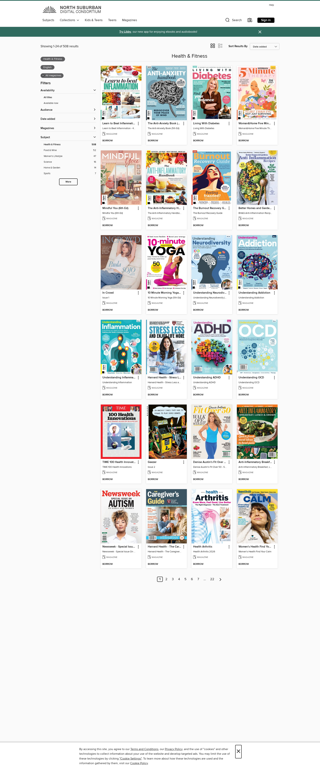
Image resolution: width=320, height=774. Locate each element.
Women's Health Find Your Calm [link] (255, 546)
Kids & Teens (94, 20)
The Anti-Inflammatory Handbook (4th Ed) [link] (165, 208)
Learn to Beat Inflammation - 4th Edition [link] (119, 123)
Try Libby (125, 32)
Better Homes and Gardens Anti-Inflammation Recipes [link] (255, 208)
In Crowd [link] (108, 293)
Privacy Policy (173, 749)
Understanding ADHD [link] (207, 377)
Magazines (129, 20)
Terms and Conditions (144, 749)
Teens (112, 20)
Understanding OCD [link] (251, 377)
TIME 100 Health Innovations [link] (119, 462)
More (68, 181)
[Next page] (220, 579)
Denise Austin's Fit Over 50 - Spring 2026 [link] (210, 462)
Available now (51, 103)
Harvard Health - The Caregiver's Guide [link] (165, 546)
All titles (48, 97)
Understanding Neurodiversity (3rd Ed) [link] (210, 293)
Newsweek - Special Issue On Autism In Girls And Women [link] (119, 546)
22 (212, 579)
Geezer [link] (152, 462)
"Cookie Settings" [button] (130, 758)
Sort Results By (238, 46)
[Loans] (250, 20)
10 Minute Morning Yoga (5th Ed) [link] (165, 293)
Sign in (266, 20)
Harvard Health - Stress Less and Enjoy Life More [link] (165, 377)
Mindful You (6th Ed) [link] (115, 208)
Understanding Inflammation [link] (119, 377)
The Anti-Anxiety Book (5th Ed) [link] (165, 123)
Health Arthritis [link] (202, 546)
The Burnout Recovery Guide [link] (210, 208)
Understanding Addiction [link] (254, 293)
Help (271, 5)
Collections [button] (68, 20)
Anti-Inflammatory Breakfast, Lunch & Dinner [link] (255, 462)
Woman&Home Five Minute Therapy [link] (255, 123)
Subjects (48, 20)
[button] (233, 20)
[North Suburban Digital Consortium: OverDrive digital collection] (72, 9)
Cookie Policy (139, 763)
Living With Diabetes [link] (206, 123)
